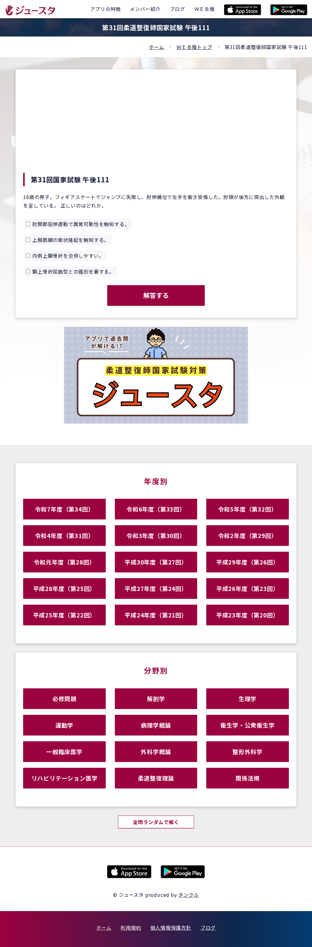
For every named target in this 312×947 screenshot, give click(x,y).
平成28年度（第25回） (64, 588)
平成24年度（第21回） (156, 615)
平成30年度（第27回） (156, 562)
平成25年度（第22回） (64, 615)
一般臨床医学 (64, 751)
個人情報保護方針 (170, 927)
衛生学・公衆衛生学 (247, 725)
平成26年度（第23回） (247, 588)
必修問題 (64, 698)
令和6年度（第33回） (156, 509)
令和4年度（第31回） (64, 535)
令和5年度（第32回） (247, 509)
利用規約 (131, 927)
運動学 (64, 725)
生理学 (248, 698)
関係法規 (248, 778)
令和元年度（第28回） (64, 562)
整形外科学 (247, 751)
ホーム (156, 47)
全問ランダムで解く (156, 822)
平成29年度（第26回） (247, 562)
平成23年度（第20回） (247, 615)
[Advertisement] (156, 127)
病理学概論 (156, 725)
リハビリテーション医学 (64, 778)
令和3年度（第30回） (156, 535)
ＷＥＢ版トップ (194, 47)
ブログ (208, 927)
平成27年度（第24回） (156, 588)
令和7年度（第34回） (64, 509)
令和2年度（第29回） (247, 535)
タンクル (188, 894)
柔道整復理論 (156, 778)
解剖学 (156, 698)
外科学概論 (156, 751)
